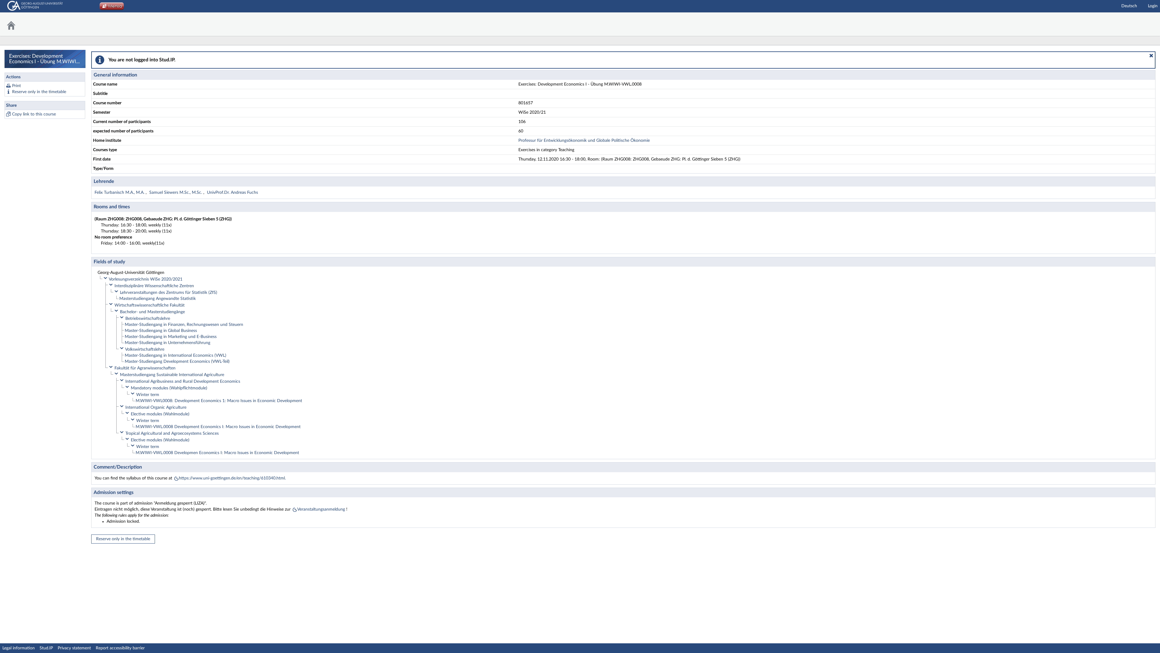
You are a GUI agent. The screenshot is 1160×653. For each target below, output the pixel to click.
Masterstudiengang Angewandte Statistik (157, 299)
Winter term (147, 395)
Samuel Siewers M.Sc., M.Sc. (176, 192)
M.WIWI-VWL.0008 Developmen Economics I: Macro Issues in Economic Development (217, 453)
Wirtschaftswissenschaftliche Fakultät (149, 305)
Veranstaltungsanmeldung (321, 509)
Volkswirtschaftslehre (144, 349)
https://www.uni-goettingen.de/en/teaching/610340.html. (232, 478)
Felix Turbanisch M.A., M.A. (120, 192)
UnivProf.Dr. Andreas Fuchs (232, 192)
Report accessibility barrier (120, 648)
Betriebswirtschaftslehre (147, 319)
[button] (1151, 55)
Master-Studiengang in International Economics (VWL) (175, 355)
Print (16, 86)
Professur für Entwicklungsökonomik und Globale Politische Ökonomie (584, 140)
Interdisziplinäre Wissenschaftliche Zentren (154, 286)
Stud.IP (46, 648)
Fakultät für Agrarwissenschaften (145, 368)
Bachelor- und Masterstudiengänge (152, 312)
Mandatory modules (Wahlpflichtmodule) (169, 388)
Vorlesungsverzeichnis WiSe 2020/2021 (145, 279)
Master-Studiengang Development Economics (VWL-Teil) (177, 361)
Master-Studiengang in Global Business (161, 331)
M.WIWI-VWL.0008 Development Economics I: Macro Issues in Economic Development (218, 427)
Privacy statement (74, 648)
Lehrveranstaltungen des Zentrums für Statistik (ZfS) (168, 293)
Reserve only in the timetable (39, 92)
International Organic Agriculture (155, 407)
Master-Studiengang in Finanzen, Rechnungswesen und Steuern (184, 325)
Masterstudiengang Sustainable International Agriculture (172, 375)
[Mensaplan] (112, 8)
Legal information (18, 648)
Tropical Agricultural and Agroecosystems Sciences (172, 433)
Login (1153, 6)
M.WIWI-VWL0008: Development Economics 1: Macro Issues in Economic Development (219, 401)
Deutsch (1129, 6)
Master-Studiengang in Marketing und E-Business (171, 337)
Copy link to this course (34, 114)
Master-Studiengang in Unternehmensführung (167, 343)
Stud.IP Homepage (1140, 24)
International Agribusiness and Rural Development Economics (182, 381)
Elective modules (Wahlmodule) (160, 414)
